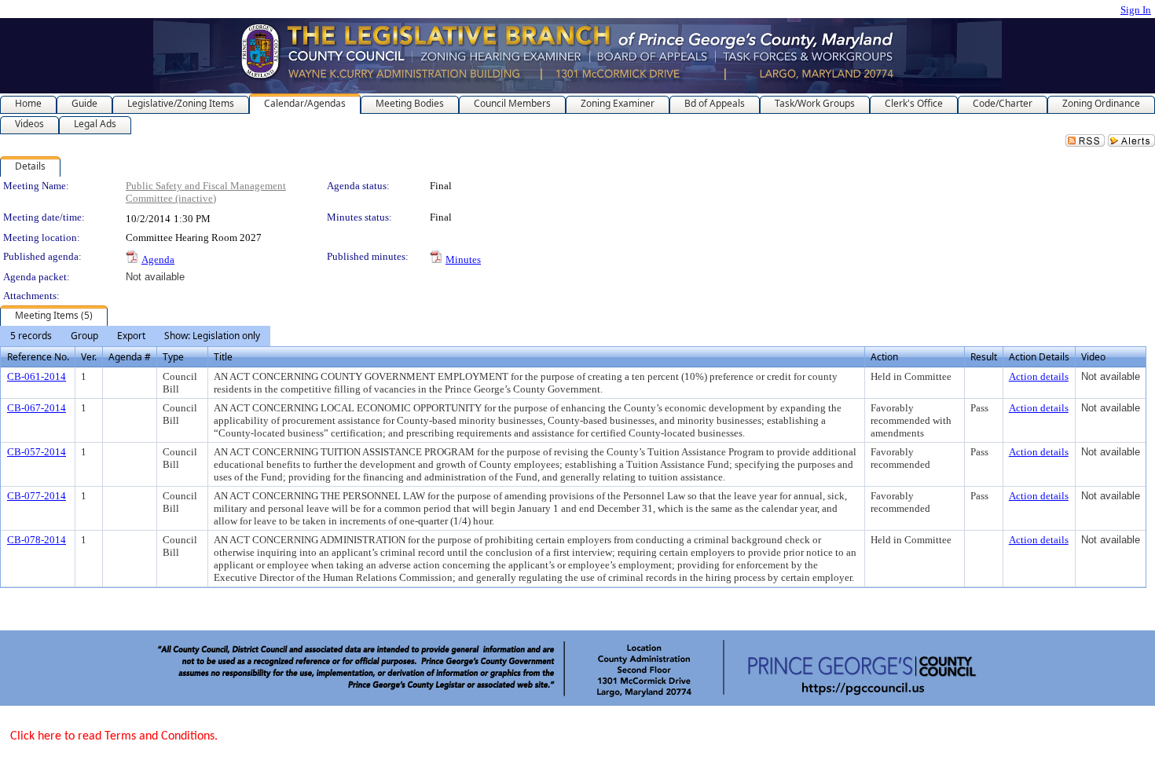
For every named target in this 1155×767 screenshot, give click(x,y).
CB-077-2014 (36, 496)
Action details (1039, 376)
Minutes (463, 259)
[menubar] (135, 336)
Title (223, 356)
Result (983, 356)
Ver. (89, 356)
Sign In (1135, 10)
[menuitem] (31, 336)
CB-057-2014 (36, 452)
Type (173, 356)
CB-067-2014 (36, 408)
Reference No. (38, 356)
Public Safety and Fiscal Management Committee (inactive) (206, 192)
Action (884, 356)
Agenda (157, 259)
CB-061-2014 (36, 376)
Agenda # (129, 356)
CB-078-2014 (36, 540)
